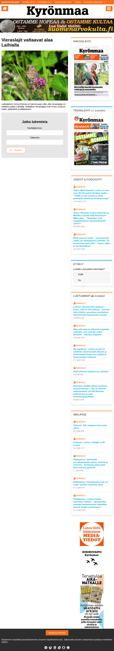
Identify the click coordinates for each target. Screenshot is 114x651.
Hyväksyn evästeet (57, 633)
